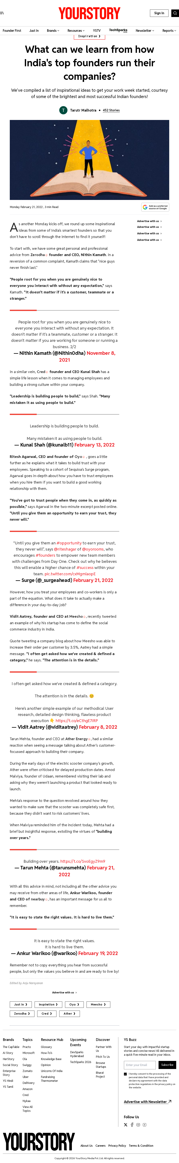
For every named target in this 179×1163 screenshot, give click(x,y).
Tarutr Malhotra (83, 110)
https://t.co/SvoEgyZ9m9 (82, 861)
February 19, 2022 (98, 953)
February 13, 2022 (94, 445)
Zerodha (20, 1013)
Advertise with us (63, 992)
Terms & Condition (141, 1146)
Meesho (96, 1004)
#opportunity (69, 542)
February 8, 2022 (98, 727)
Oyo (72, 1004)
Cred (45, 1013)
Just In (19, 1004)
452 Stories (111, 110)
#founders (45, 555)
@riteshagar (65, 549)
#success (85, 567)
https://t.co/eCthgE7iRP (77, 720)
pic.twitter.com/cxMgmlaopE (70, 573)
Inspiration (87, 36)
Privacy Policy (117, 1146)
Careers (100, 1146)
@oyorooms (93, 549)
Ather (68, 1013)
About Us (87, 1146)
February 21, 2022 (93, 580)
